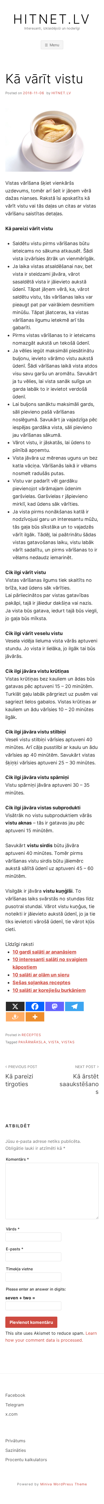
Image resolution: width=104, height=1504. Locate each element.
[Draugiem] (15, 1016)
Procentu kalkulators (26, 1459)
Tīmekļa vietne (19, 1269)
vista (53, 1042)
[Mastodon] (54, 1006)
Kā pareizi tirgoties (21, 1076)
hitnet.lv (61, 93)
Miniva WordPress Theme (63, 1484)
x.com (11, 1414)
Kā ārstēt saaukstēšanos (79, 1080)
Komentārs (17, 1159)
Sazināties (15, 1450)
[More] (35, 1016)
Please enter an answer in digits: (36, 1289)
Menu (54, 45)
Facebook (15, 1395)
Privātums (15, 1440)
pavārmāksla (32, 1042)
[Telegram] (74, 1006)
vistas (68, 1042)
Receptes (31, 1035)
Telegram (14, 1404)
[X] (15, 1006)
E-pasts (14, 1249)
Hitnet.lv (52, 19)
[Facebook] (35, 1006)
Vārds (13, 1229)
